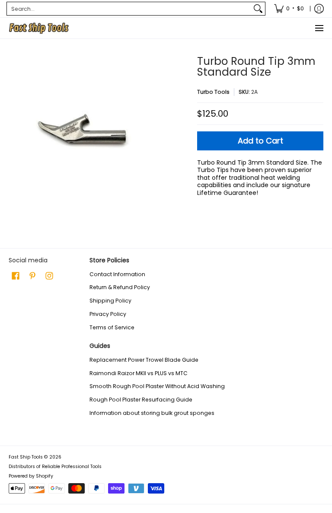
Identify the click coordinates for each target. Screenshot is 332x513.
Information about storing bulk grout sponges (151, 413)
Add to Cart (260, 140)
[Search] (258, 8)
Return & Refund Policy (119, 287)
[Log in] (319, 8)
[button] (16, 275)
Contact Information (117, 274)
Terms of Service (111, 327)
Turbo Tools (213, 92)
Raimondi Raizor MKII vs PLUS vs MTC (138, 373)
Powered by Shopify (31, 476)
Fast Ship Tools (26, 457)
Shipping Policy (110, 300)
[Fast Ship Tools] (39, 28)
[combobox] (129, 8)
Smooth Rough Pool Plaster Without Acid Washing (157, 386)
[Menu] (318, 28)
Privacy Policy (107, 314)
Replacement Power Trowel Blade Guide (143, 359)
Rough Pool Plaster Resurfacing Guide (140, 399)
